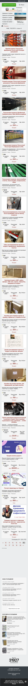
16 (5, 545)
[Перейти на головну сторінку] (3, 26)
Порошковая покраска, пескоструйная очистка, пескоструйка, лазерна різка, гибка (14, 180)
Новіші (24, 32)
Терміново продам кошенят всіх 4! (11, 600)
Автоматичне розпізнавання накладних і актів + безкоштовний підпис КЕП (13, 584)
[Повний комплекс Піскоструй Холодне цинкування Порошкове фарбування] (14, 72)
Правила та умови (7, 17)
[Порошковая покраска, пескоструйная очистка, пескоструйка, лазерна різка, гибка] (14, 170)
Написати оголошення (8, 15)
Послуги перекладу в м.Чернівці (14, 488)
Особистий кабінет (7, 21)
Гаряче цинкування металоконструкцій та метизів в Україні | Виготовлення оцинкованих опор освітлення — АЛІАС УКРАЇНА (14, 420)
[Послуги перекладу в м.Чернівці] (14, 479)
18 (13, 545)
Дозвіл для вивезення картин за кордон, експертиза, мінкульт (14, 350)
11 (9, 542)
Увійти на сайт (21, 1)
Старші (20, 32)
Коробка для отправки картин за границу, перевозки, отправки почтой (14, 316)
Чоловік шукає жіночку (8, 604)
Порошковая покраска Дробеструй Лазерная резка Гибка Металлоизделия (14, 113)
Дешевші (11, 32)
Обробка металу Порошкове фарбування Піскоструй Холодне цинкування (14, 50)
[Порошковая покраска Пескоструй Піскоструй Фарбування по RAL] (14, 136)
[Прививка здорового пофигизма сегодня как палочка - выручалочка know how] (14, 511)
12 (12, 542)
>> (23, 545)
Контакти (4, 23)
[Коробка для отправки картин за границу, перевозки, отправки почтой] (14, 307)
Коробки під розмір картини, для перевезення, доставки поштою (14, 384)
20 (20, 545)
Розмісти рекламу (7, 19)
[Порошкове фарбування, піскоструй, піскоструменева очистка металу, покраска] (14, 203)
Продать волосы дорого (14, 455)
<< (3, 542)
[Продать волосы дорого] (14, 447)
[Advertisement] (14, 563)
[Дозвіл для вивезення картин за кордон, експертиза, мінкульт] (14, 341)
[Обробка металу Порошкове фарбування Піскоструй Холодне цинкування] (14, 40)
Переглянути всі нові (14, 608)
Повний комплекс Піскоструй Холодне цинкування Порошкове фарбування (14, 82)
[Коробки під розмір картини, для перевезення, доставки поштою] (14, 375)
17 (9, 545)
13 (16, 542)
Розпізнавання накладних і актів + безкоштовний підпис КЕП (11, 595)
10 (5, 542)
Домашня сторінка (7, 13)
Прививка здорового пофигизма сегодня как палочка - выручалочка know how (14, 522)
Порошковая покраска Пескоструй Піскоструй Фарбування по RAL (14, 145)
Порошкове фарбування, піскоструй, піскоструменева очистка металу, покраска (14, 213)
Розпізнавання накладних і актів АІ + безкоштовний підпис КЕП (12, 589)
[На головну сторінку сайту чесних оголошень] (14, 11)
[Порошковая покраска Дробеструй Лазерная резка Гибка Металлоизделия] (14, 104)
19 (16, 545)
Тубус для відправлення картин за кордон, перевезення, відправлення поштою (14, 246)
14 (20, 542)
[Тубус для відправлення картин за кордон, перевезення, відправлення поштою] (14, 236)
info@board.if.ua (14, 670)
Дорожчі (16, 32)
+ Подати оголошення (9, 4)
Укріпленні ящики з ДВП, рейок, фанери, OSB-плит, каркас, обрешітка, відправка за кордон (14, 281)
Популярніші (5, 32)
